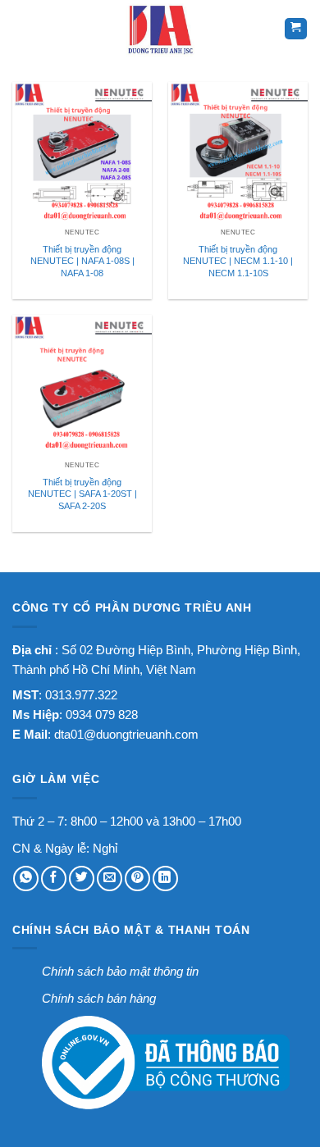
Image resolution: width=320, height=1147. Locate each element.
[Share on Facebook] (53, 878)
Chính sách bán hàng (99, 998)
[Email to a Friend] (109, 878)
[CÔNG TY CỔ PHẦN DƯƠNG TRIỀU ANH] (160, 28)
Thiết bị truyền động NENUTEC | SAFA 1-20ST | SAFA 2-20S (82, 494)
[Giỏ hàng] (296, 29)
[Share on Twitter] (81, 878)
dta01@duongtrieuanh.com (126, 734)
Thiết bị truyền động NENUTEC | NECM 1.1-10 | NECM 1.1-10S (238, 261)
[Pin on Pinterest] (137, 878)
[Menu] (23, 28)
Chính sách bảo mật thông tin (120, 971)
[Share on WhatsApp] (26, 878)
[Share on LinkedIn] (165, 878)
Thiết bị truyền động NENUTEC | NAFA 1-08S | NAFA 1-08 (82, 261)
